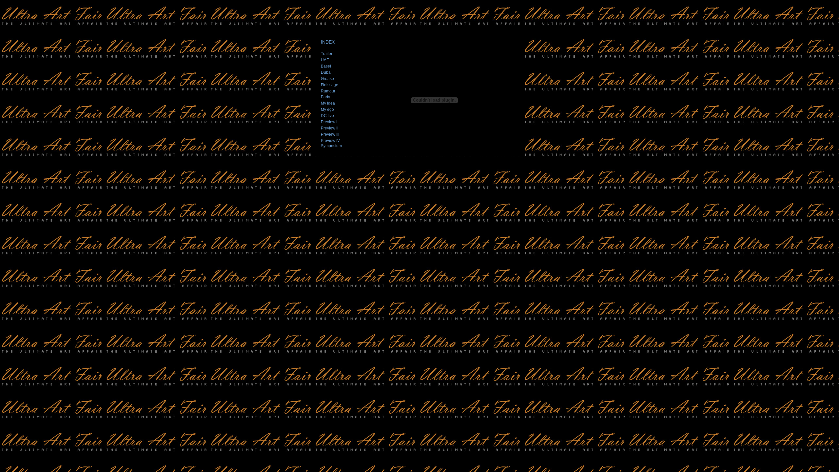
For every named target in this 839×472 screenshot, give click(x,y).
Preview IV (330, 140)
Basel (326, 66)
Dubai (326, 72)
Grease (327, 78)
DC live (327, 115)
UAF (325, 60)
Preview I (329, 122)
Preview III (330, 134)
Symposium (331, 146)
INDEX (328, 42)
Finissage (329, 85)
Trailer (326, 53)
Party (325, 97)
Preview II (329, 128)
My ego (327, 109)
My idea (328, 103)
